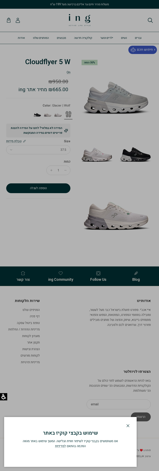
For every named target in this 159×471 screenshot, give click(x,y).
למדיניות (60, 446)
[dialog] (70, 442)
